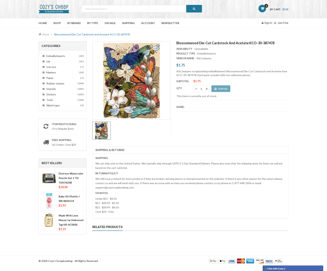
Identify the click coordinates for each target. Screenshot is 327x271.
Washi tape (64, 105)
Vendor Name (185, 58)
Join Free (282, 22)
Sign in (268, 22)
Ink (64, 61)
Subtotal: (182, 81)
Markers (64, 72)
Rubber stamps (64, 83)
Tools (64, 99)
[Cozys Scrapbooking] (245, 260)
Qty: (179, 88)
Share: (180, 106)
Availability (184, 48)
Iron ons (64, 67)
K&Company (203, 58)
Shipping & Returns (109, 150)
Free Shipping (61, 140)
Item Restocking (64, 124)
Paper (64, 77)
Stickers (64, 94)
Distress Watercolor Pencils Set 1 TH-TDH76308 (71, 178)
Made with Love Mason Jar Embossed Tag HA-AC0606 (71, 220)
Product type (185, 53)
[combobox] (141, 8)
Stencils (64, 88)
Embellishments (64, 56)
